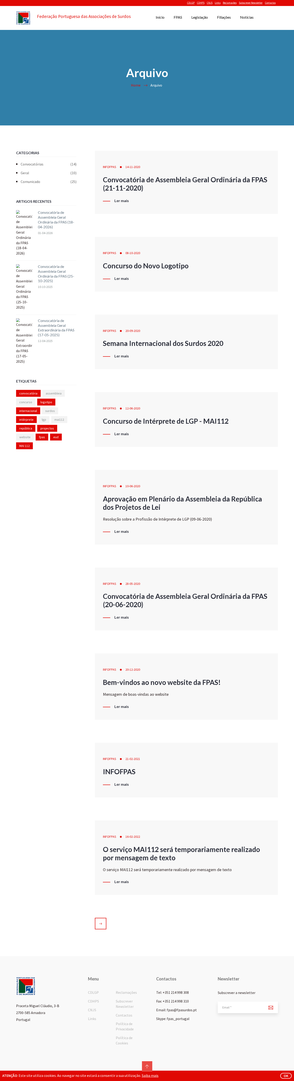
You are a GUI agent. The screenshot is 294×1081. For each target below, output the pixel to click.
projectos (47, 428)
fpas (42, 437)
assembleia (54, 393)
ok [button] (286, 1075)
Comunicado (48, 181)
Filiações (224, 17)
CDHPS (200, 2)
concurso (25, 402)
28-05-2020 (132, 584)
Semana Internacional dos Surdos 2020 (163, 343)
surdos (50, 411)
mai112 (59, 419)
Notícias (247, 17)
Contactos (270, 2)
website (25, 437)
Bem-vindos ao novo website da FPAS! (162, 682)
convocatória (28, 393)
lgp (44, 419)
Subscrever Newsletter (251, 2)
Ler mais (121, 201)
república (25, 428)
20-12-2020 (132, 669)
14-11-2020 (132, 167)
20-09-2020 (132, 331)
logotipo (46, 402)
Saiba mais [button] (150, 1075)
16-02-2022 (132, 837)
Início (160, 17)
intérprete (26, 419)
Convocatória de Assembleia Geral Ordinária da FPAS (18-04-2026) (56, 219)
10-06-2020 (132, 486)
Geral (48, 173)
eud (56, 437)
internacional (28, 411)
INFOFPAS (109, 167)
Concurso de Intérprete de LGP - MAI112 (166, 421)
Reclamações (230, 2)
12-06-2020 (132, 408)
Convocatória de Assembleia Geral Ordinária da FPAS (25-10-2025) (56, 273)
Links (217, 2)
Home (136, 85)
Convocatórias (48, 164)
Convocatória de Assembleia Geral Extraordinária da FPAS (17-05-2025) (56, 327)
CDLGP (191, 2)
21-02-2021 (132, 759)
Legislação (199, 17)
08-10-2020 (132, 253)
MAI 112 (24, 446)
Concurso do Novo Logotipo (146, 265)
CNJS (209, 2)
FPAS (178, 17)
